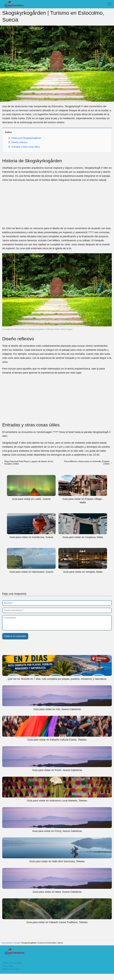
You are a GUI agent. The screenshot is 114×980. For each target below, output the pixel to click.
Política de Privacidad (12, 963)
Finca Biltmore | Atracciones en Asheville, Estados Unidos (87, 462)
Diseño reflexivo (20, 142)
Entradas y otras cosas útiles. (26, 147)
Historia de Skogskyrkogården (26, 138)
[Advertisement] (57, 204)
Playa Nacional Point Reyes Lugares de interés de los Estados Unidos (28, 462)
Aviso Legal (8, 966)
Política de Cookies (11, 969)
